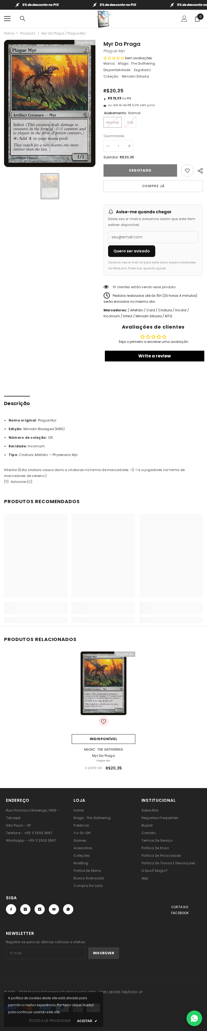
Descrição (17, 403)
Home (9, 33)
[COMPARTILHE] (198, 170)
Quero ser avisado (131, 251)
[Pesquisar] (22, 18)
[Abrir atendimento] (194, 1018)
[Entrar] (184, 19)
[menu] (7, 18)
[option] (49, 103)
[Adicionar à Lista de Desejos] (187, 170)
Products (27, 33)
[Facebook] (11, 909)
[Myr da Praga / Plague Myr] (103, 683)
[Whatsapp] (68, 909)
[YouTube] (54, 909)
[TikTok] (39, 909)
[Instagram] (25, 909)
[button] (114, 58)
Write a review (154, 356)
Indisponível (104, 738)
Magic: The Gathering (136, 63)
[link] (35, 611)
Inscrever (104, 953)
